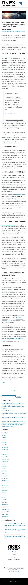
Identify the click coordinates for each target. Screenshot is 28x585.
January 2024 (5, 507)
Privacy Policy (14, 557)
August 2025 (5, 461)
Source (3, 382)
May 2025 (4, 468)
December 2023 (5, 509)
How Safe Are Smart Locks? (8, 410)
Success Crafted (8, 523)
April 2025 (4, 471)
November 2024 (5, 483)
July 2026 (4, 435)
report (18, 194)
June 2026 (4, 437)
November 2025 (5, 454)
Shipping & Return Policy (14, 559)
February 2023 (5, 516)
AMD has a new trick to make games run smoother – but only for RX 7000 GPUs (15, 525)
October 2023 (5, 514)
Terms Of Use (14, 556)
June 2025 (4, 466)
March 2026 (4, 444)
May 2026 (4, 440)
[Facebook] (13, 551)
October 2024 (5, 485)
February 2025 (5, 476)
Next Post (14, 390)
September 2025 (5, 459)
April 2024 (4, 499)
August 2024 (5, 490)
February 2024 (5, 504)
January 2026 (5, 449)
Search (18, 396)
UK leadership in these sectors (9, 225)
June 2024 (4, 495)
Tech (13, 31)
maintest (7, 534)
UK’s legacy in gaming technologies (12, 56)
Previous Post (14, 387)
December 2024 (5, 480)
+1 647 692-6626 (15, 571)
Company (14, 554)
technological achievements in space (14, 120)
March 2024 (4, 502)
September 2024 (5, 487)
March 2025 (4, 473)
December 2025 (5, 452)
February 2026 (5, 447)
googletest (7, 529)
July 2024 (4, 492)
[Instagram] (15, 551)
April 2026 (4, 442)
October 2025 (5, 456)
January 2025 (5, 478)
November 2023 (5, 511)
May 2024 (4, 497)
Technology (17, 31)
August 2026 (5, 432)
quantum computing (7, 31)
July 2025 (4, 464)
